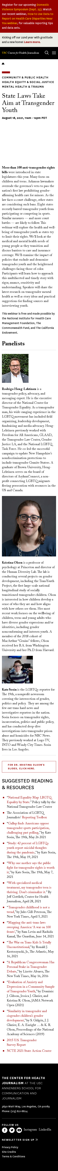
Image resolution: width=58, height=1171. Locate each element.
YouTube (19, 1130)
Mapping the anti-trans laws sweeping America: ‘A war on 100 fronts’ (29, 927)
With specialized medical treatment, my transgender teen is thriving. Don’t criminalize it (29, 888)
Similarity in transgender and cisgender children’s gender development (27, 1016)
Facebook (4, 1130)
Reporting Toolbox (34, 817)
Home (3, 64)
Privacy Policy (10, 1147)
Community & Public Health (25, 77)
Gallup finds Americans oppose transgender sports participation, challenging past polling (28, 828)
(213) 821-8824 (19, 1111)
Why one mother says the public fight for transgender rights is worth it (31, 868)
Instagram (30, 1129)
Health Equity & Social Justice (28, 82)
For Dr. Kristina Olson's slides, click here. (26, 766)
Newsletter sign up (18, 1139)
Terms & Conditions (13, 1156)
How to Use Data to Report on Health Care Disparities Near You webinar (27, 18)
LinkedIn (45, 1129)
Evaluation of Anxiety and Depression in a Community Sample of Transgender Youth (31, 987)
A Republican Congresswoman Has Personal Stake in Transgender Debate (30, 967)
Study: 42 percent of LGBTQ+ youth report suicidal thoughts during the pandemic (28, 848)
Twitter (12, 1130)
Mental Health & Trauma (23, 87)
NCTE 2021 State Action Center (29, 1051)
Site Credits (9, 1152)
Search (47, 53)
